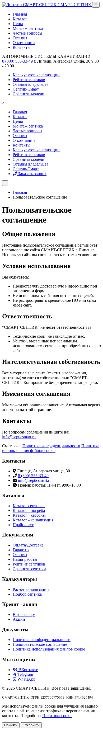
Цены (18, 121)
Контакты (21, 145)
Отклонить (31, 725)
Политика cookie (57, 715)
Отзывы (20, 135)
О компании (24, 140)
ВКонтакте (27, 669)
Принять (10, 725)
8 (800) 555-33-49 (17, 61)
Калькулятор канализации (36, 150)
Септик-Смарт (26, 169)
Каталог (20, 116)
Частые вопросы (27, 131)
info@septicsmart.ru (19, 437)
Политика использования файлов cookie (50, 448)
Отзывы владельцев (31, 164)
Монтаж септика (28, 126)
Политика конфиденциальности (51, 446)
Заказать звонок (31, 173)
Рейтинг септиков (29, 154)
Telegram (24, 674)
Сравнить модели (28, 159)
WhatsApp (25, 679)
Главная (20, 112)
